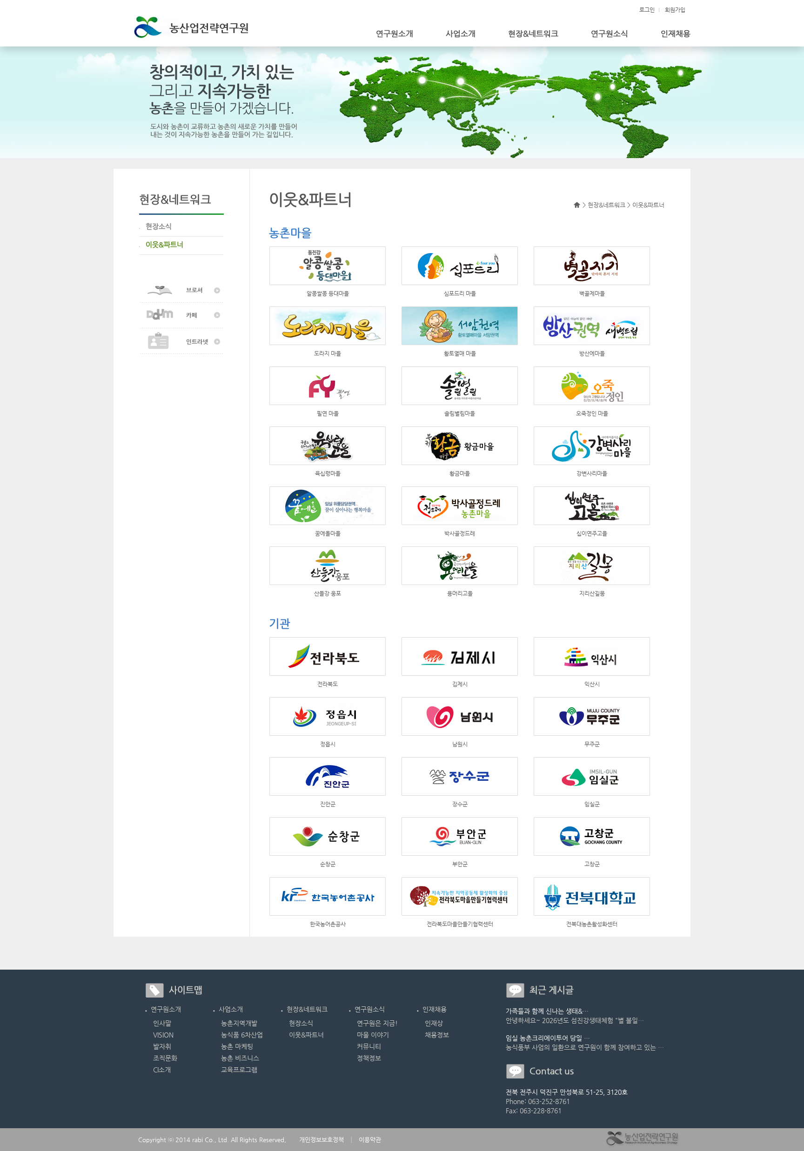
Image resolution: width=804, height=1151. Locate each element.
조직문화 (165, 1058)
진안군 (327, 804)
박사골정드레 (459, 533)
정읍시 (327, 744)
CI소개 (162, 1069)
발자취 (162, 1046)
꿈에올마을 (328, 533)
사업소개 (461, 33)
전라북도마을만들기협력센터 (460, 924)
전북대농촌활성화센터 (591, 924)
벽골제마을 (592, 293)
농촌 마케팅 (237, 1046)
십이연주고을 (591, 533)
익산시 (592, 684)
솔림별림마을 (459, 413)
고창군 (592, 864)
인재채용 (675, 33)
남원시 (460, 744)
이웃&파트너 (306, 1034)
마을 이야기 (373, 1034)
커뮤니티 (369, 1046)
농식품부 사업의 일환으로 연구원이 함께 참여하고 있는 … (585, 1047)
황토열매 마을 (460, 353)
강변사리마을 (591, 473)
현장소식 (301, 1023)
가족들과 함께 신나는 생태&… (547, 1011)
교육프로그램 (239, 1069)
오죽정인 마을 (592, 413)
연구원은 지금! (377, 1023)
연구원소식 (609, 33)
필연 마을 (328, 413)
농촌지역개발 (239, 1023)
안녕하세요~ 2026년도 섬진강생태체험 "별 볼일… (575, 1020)
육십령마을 (328, 473)
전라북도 (327, 684)
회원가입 (675, 10)
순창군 (327, 864)
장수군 (460, 804)
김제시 (460, 684)
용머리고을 (460, 593)
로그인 (647, 10)
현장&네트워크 (533, 33)
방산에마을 (592, 353)
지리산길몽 (592, 593)
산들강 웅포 (327, 593)
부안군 (460, 864)
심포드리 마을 (460, 293)
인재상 (434, 1023)
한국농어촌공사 (328, 924)
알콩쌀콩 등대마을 (328, 293)
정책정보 (369, 1058)
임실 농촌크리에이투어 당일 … (548, 1038)
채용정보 (437, 1034)
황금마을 (459, 473)
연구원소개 (394, 33)
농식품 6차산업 (242, 1034)
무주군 (592, 744)
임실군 (592, 804)
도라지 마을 (327, 353)
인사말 (162, 1023)
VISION (163, 1034)
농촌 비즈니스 (240, 1058)
